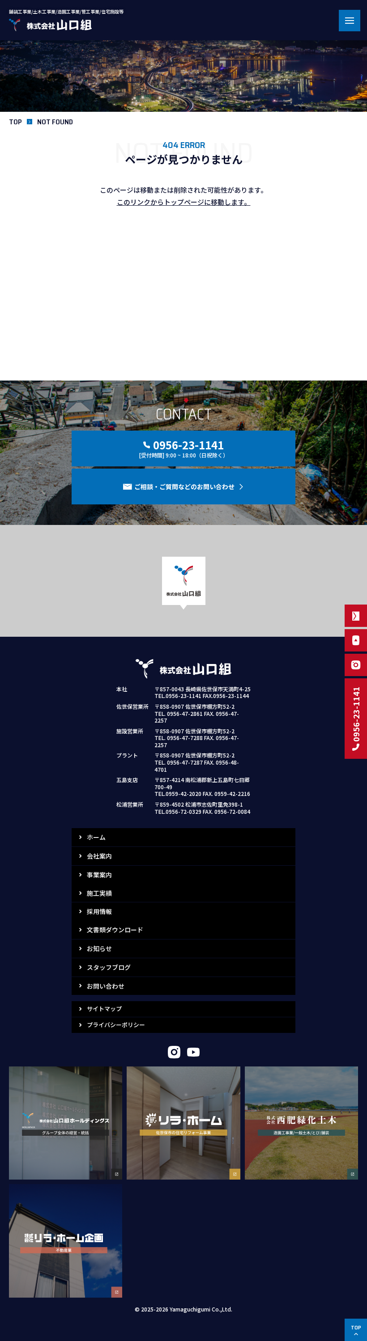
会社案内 (99, 855)
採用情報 (99, 911)
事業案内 (99, 874)
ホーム (96, 837)
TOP (15, 121)
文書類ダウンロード (115, 929)
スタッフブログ (109, 967)
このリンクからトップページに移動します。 (184, 202)
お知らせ (99, 948)
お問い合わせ (105, 985)
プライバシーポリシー (116, 1024)
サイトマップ (104, 1008)
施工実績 (99, 892)
